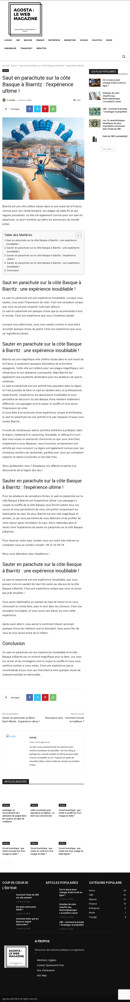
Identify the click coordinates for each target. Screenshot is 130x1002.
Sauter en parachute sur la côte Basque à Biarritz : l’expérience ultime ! (41, 257)
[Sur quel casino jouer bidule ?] (8, 910)
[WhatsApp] (53, 108)
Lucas (12, 100)
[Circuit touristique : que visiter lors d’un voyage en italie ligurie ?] (71, 836)
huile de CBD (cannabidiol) (115, 136)
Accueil (5, 65)
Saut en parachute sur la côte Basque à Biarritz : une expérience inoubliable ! (41, 242)
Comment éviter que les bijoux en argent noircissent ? (27, 922)
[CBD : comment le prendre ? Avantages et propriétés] (95, 112)
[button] (124, 57)
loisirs (14, 65)
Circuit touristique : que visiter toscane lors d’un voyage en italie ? (13, 851)
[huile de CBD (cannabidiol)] (95, 139)
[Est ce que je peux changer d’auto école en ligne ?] (95, 83)
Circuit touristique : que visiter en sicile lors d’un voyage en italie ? (41, 851)
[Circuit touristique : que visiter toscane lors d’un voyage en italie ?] (15, 836)
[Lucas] (4, 100)
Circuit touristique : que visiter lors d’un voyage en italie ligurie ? (71, 851)
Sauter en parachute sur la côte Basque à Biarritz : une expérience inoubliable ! (43, 249)
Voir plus (107, 149)
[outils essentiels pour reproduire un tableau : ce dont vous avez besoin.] (43, 798)
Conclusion (13, 270)
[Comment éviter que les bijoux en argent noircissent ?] (8, 921)
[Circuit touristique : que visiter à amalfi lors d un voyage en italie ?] (71, 798)
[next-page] (10, 862)
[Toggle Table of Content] (77, 235)
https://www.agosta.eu (39, 742)
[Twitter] (37, 108)
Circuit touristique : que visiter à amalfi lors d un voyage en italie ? (70, 813)
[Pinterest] (45, 108)
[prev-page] (4, 862)
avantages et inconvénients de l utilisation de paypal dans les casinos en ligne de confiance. (14, 816)
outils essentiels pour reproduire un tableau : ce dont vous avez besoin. (42, 813)
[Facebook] (29, 108)
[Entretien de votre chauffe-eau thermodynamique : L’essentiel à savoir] (95, 96)
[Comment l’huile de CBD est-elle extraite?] (8, 897)
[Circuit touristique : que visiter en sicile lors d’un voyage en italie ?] (43, 836)
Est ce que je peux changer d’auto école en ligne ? (114, 83)
